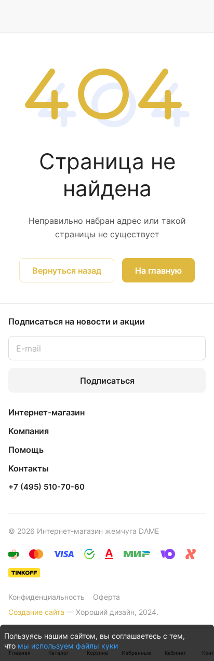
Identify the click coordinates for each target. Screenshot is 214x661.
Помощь (26, 449)
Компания (28, 431)
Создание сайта (36, 612)
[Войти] (177, 16)
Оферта (106, 596)
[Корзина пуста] (197, 16)
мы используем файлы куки (68, 645)
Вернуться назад (66, 270)
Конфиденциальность (46, 596)
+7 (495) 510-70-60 (46, 487)
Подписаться (107, 380)
